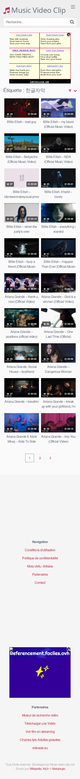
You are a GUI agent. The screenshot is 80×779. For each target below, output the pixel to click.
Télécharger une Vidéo (40, 723)
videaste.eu (40, 747)
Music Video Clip (38, 10)
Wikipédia (36, 768)
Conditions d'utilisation (40, 549)
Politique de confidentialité (40, 558)
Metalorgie (58, 768)
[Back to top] (73, 770)
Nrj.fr (46, 768)
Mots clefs (34, 566)
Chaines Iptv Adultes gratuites (40, 739)
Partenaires (40, 574)
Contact (40, 582)
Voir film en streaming (40, 731)
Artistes (48, 566)
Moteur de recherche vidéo (40, 715)
